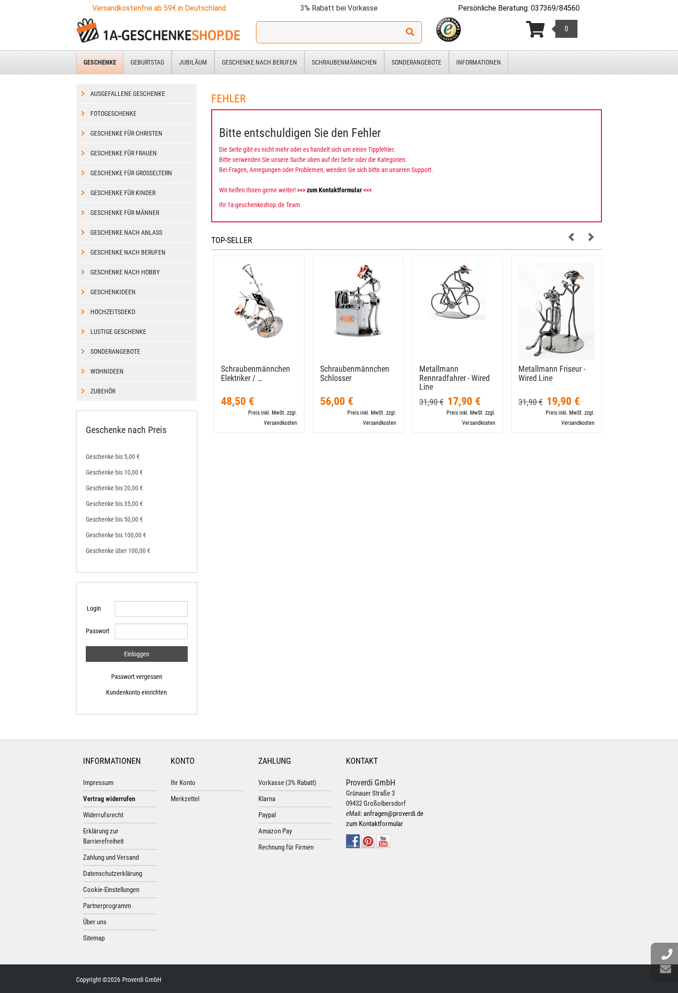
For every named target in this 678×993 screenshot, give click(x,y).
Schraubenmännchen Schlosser (354, 373)
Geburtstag (147, 62)
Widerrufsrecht (103, 815)
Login (94, 608)
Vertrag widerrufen (109, 799)
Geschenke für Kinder (122, 192)
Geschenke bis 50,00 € (114, 519)
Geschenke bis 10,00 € (114, 472)
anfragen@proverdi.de (393, 813)
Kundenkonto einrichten (136, 692)
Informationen (478, 62)
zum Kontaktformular (334, 190)
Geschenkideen (113, 292)
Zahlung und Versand (111, 857)
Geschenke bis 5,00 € (113, 456)
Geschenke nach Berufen (259, 62)
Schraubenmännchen (344, 62)
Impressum (98, 783)
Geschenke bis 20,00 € (114, 488)
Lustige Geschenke (118, 331)
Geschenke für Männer (124, 212)
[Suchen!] (410, 32)
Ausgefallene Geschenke (127, 93)
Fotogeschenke (113, 113)
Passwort (97, 631)
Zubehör (102, 391)
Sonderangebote (416, 62)
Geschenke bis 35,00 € (114, 503)
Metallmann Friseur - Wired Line (551, 373)
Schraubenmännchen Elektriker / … (255, 373)
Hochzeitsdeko (112, 311)
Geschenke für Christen (126, 133)
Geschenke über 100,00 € (118, 550)
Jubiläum (193, 62)
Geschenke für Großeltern (131, 173)
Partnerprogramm (107, 906)
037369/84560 (555, 8)
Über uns (95, 922)
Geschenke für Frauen (123, 153)
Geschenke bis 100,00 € (116, 535)
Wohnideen (107, 371)
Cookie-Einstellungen (111, 890)
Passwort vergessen (136, 676)
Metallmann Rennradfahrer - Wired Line (454, 378)
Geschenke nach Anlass (126, 232)
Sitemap (94, 938)
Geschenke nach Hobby (125, 272)
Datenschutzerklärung (112, 873)
